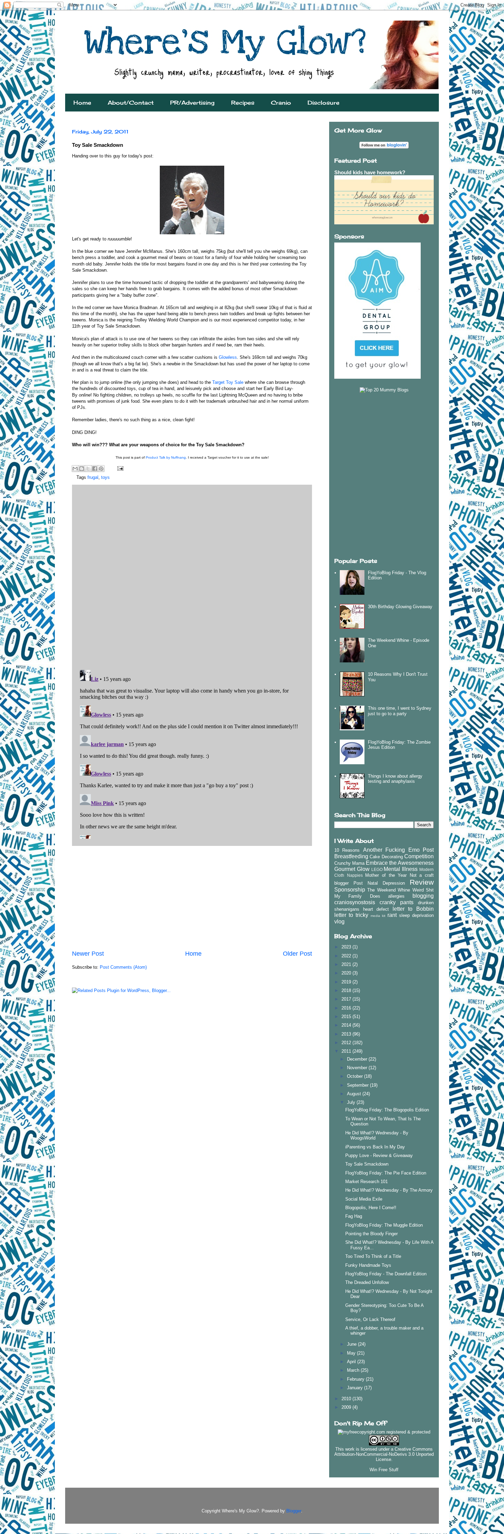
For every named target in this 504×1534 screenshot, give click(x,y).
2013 (346, 1034)
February (356, 1379)
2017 (346, 999)
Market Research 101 (366, 1181)
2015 (346, 1016)
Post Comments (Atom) (123, 967)
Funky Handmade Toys (368, 1265)
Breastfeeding (351, 856)
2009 (346, 1407)
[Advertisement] (192, 898)
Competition (419, 856)
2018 (346, 990)
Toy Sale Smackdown (366, 1164)
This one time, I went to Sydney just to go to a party (399, 711)
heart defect (376, 909)
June (352, 1344)
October (355, 1076)
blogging (423, 896)
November (358, 1067)
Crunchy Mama (349, 863)
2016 (346, 1008)
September (358, 1085)
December (358, 1059)
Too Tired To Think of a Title (373, 1256)
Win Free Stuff (384, 1469)
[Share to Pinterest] (101, 468)
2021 (346, 964)
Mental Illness (401, 869)
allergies (396, 896)
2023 (346, 946)
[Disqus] (192, 575)
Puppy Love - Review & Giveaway (379, 1155)
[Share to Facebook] (94, 468)
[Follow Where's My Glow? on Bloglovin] (384, 147)
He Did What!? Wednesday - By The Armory (389, 1190)
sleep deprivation (416, 915)
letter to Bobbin (413, 909)
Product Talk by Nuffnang (166, 457)
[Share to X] (88, 468)
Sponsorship (349, 890)
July (352, 1102)
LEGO (377, 869)
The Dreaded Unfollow (367, 1282)
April (352, 1361)
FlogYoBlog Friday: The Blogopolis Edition (387, 1109)
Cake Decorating (386, 856)
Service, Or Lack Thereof (370, 1319)
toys (105, 477)
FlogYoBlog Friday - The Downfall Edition (386, 1273)
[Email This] (75, 468)
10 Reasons (347, 850)
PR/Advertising (192, 102)
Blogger (293, 1510)
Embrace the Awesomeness (400, 863)
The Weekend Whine (388, 890)
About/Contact (131, 102)
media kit (378, 916)
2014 (346, 1025)
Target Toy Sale (227, 382)
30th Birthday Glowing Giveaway (400, 606)
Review (422, 882)
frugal (92, 477)
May (352, 1353)
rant (392, 915)
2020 (346, 973)
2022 (346, 955)
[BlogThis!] (81, 468)
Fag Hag (353, 1216)
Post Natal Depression (379, 883)
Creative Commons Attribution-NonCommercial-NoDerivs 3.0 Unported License (384, 1454)
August (354, 1093)
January (355, 1387)
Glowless (228, 357)
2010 (346, 1398)
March (354, 1370)
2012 (346, 1042)
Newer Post (88, 953)
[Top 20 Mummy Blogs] (384, 389)
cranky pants (396, 902)
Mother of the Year (386, 875)
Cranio (281, 102)
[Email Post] (119, 468)
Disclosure (323, 102)
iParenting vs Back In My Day (375, 1146)
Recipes (242, 102)
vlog (339, 921)
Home (82, 102)
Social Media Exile (363, 1199)
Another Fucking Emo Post (398, 850)
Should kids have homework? (369, 172)
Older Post (297, 953)
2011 (346, 1051)
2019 (346, 981)
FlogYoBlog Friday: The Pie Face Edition (385, 1173)
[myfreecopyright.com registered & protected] (384, 1432)
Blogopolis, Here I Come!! (370, 1207)
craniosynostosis (354, 902)
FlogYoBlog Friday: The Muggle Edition (384, 1225)
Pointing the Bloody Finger (371, 1233)
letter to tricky (351, 915)
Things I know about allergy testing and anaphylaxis (395, 779)
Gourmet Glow (352, 869)
